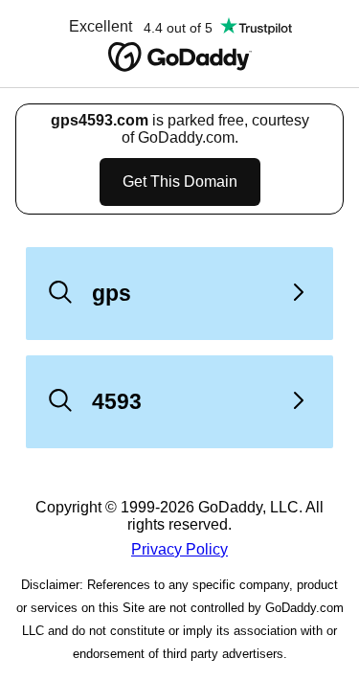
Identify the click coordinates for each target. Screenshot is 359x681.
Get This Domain (180, 181)
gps (111, 293)
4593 (117, 401)
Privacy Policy (179, 549)
